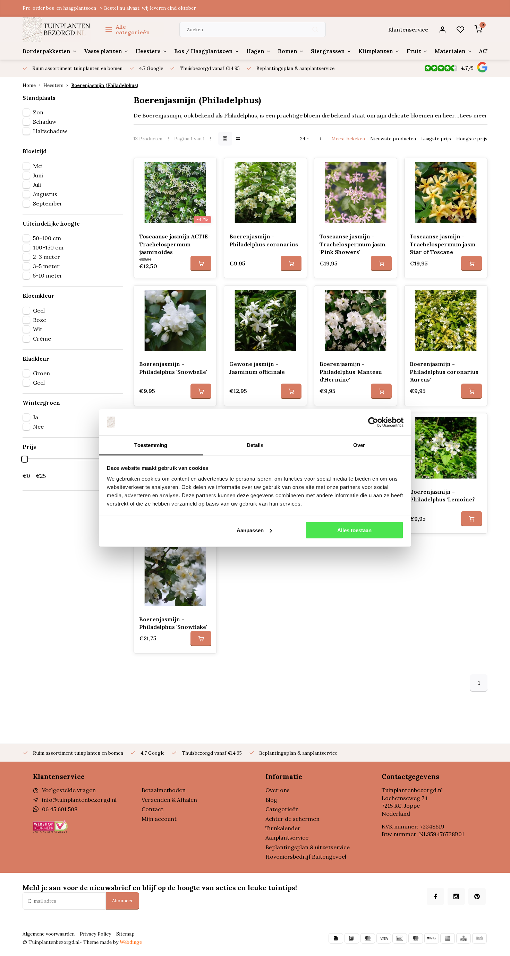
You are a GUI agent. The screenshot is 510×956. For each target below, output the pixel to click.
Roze (39, 319)
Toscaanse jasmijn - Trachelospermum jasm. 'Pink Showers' (353, 244)
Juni (38, 175)
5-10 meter (47, 275)
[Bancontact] (399, 938)
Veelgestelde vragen (69, 790)
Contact (152, 809)
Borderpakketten (46, 50)
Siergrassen (328, 50)
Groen (41, 373)
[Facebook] (435, 896)
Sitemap (125, 934)
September (47, 203)
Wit (37, 329)
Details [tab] (255, 445)
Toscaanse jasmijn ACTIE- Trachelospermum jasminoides (175, 244)
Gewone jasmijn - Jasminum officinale (257, 367)
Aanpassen (250, 530)
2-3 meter (46, 256)
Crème (42, 338)
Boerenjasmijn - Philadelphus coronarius (263, 240)
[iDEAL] (352, 938)
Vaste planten (103, 50)
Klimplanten (375, 50)
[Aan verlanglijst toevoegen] (206, 168)
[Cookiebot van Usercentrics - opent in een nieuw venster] (373, 422)
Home (29, 85)
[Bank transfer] (479, 938)
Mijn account (159, 818)
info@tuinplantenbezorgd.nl (79, 799)
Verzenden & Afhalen (169, 799)
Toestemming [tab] (150, 445)
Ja (35, 417)
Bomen (287, 50)
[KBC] (463, 938)
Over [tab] (359, 445)
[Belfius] (431, 938)
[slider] (24, 459)
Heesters (148, 50)
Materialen (450, 50)
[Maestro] (415, 938)
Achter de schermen (292, 818)
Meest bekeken (348, 138)
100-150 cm (48, 247)
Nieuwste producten (393, 138)
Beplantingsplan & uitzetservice (307, 847)
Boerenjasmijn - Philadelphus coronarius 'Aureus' (444, 371)
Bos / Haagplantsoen (203, 50)
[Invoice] (336, 938)
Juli (37, 184)
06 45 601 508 (59, 809)
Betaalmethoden (164, 790)
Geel (39, 310)
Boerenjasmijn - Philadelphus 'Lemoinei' (442, 495)
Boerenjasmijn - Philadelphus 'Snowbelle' (173, 367)
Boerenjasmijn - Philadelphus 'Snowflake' (173, 623)
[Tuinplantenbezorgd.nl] (57, 29)
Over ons (277, 790)
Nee (38, 426)
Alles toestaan (354, 530)
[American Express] (447, 938)
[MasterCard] (367, 938)
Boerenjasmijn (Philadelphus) (104, 85)
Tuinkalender (282, 828)
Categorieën (282, 809)
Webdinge (131, 942)
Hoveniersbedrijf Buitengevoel (305, 856)
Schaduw (45, 121)
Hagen (255, 50)
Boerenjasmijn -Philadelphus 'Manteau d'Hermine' (351, 371)
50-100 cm (47, 238)
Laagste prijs (436, 138)
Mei (38, 166)
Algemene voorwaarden (49, 934)
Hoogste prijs (471, 138)
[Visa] (383, 938)
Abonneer (122, 901)
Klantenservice (408, 29)
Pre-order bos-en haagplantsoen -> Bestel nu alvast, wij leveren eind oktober (109, 8)
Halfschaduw (50, 131)
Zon (38, 112)
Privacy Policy (95, 934)
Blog (271, 799)
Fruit (414, 50)
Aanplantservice (286, 837)
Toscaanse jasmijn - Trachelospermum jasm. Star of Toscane (443, 244)
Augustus (45, 194)
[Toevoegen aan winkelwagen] (200, 263)
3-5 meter (46, 266)
